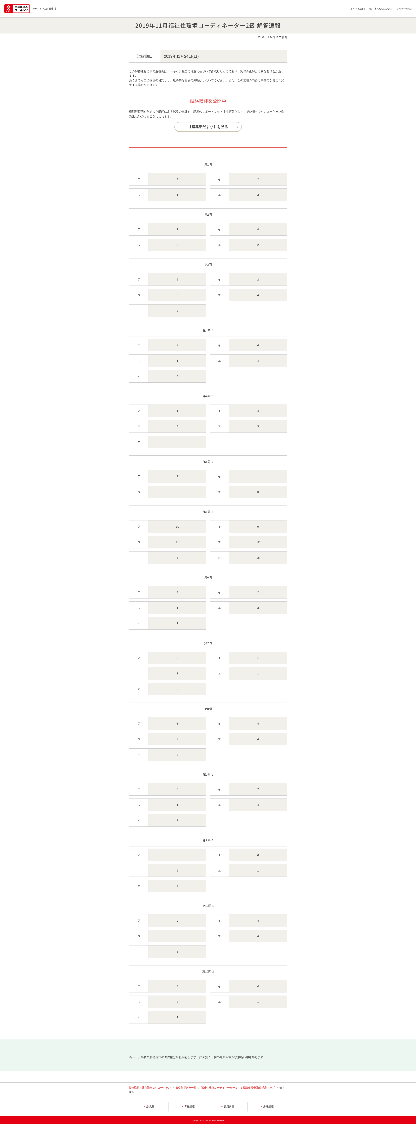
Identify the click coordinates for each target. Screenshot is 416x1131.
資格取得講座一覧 (186, 1087)
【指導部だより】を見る (208, 127)
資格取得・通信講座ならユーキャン (150, 1087)
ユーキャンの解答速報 (44, 8)
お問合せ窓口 (404, 8)
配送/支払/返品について (381, 8)
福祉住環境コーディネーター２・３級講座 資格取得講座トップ (238, 1087)
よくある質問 (357, 8)
